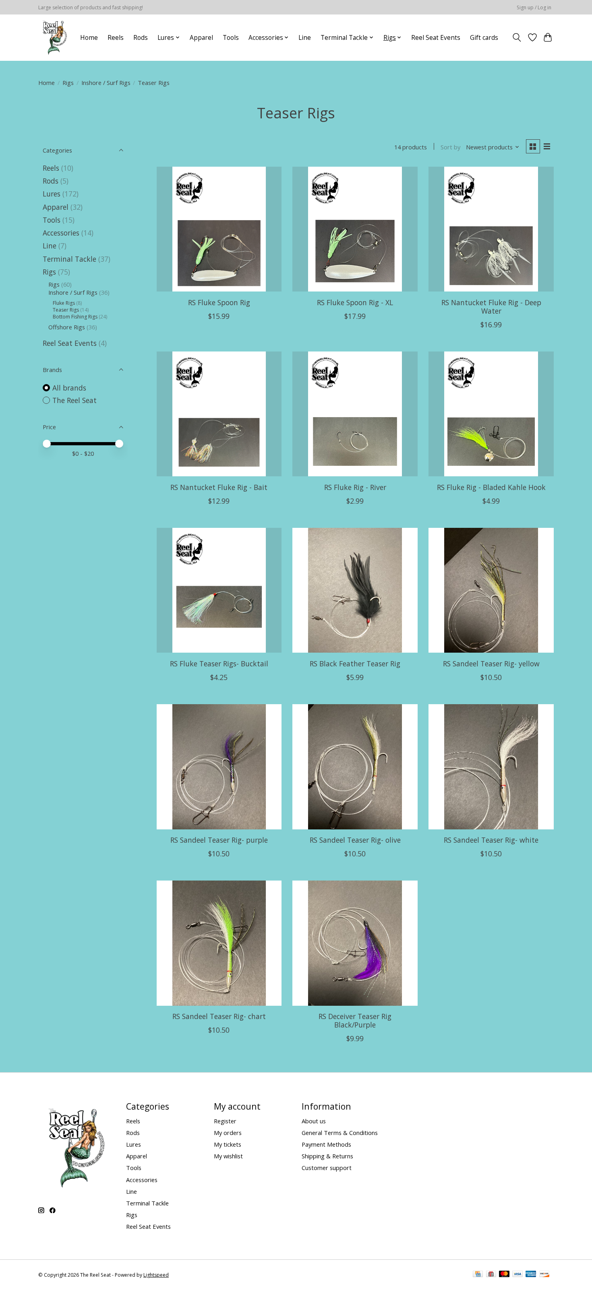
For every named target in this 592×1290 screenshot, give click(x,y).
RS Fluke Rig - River (355, 487)
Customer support (327, 1168)
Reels (116, 37)
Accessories (61, 233)
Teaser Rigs (66, 309)
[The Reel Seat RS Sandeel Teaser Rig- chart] (219, 943)
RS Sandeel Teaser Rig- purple (219, 840)
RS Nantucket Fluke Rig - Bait (218, 487)
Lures (51, 193)
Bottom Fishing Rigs (75, 316)
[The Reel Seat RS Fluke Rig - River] (354, 413)
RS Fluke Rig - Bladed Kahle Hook (491, 487)
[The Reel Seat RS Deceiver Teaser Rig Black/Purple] (354, 943)
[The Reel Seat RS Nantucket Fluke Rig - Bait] (219, 413)
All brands (69, 388)
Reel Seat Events (435, 37)
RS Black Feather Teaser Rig (355, 663)
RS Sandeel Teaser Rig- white (491, 840)
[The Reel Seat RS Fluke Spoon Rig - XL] (354, 229)
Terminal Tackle (69, 259)
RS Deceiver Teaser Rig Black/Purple (355, 1020)
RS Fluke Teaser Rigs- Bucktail (219, 663)
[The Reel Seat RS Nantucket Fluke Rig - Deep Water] (490, 229)
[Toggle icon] (517, 37)
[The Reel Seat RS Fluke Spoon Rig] (219, 229)
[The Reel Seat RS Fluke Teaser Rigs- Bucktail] (219, 590)
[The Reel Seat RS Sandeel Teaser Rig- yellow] (490, 590)
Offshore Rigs (66, 327)
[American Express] (531, 1275)
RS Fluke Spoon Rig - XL (355, 302)
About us (314, 1121)
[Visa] (517, 1275)
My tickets (227, 1144)
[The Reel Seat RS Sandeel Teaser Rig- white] (490, 766)
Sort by (450, 147)
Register (225, 1121)
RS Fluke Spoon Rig (219, 302)
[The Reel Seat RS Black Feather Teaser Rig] (354, 590)
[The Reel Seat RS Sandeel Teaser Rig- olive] (354, 766)
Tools (231, 37)
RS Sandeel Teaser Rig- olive (355, 840)
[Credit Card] (478, 1275)
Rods (140, 37)
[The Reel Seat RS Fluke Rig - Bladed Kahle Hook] (490, 413)
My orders (228, 1133)
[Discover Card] (544, 1275)
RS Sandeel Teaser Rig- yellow (491, 663)
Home (89, 37)
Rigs (68, 83)
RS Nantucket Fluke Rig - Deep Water (491, 307)
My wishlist (228, 1156)
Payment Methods (326, 1144)
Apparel (201, 37)
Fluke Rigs (64, 303)
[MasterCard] (504, 1275)
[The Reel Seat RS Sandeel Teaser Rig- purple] (219, 766)
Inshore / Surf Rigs (105, 83)
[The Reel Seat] (54, 37)
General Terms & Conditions (340, 1133)
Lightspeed (156, 1274)
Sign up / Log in (534, 7)
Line (304, 37)
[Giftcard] (491, 1275)
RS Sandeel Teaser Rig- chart (219, 1016)
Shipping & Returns (327, 1156)
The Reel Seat (74, 400)
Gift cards (484, 37)
